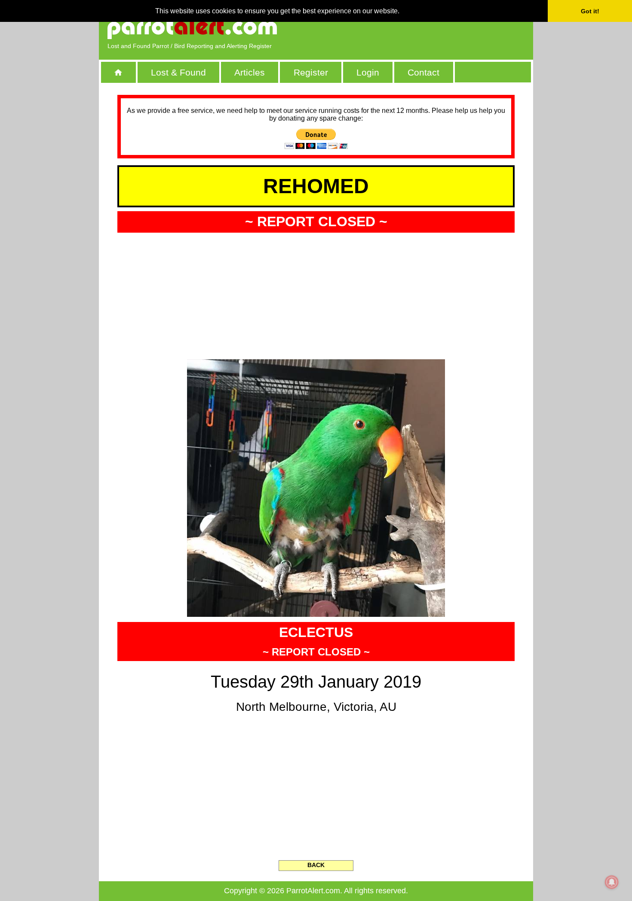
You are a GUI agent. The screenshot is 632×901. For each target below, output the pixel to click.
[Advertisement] (425, 28)
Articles (249, 72)
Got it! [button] (590, 11)
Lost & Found (178, 72)
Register (311, 72)
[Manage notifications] (612, 882)
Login (367, 72)
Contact (423, 72)
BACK (316, 865)
